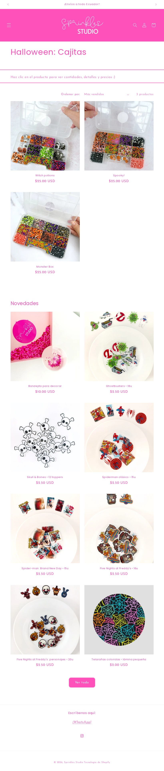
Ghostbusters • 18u (119, 386)
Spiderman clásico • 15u (119, 477)
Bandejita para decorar (45, 386)
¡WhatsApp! (82, 722)
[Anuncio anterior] (8, 4)
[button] (8, 25)
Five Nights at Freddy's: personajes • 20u (45, 659)
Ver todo (82, 682)
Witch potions (45, 175)
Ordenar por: (70, 94)
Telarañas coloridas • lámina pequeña (119, 659)
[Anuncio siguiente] (156, 4)
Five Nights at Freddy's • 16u (119, 568)
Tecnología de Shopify (97, 762)
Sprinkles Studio (73, 762)
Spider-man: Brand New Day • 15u (45, 568)
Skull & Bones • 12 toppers (45, 477)
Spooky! (119, 175)
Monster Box (45, 267)
